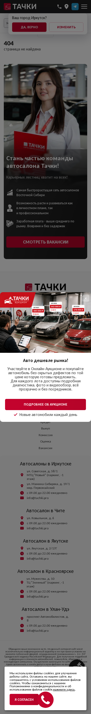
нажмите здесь (64, 689)
